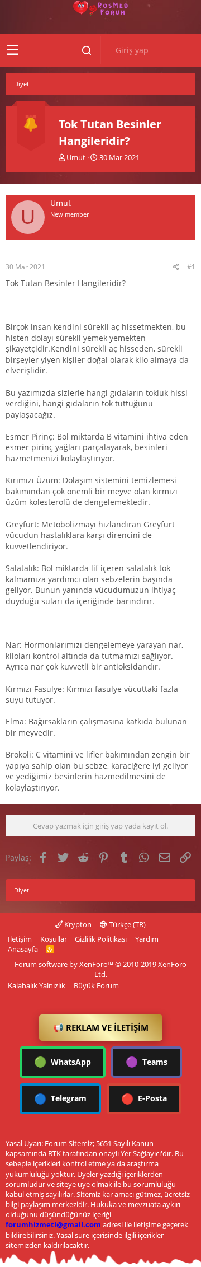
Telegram (60, 1098)
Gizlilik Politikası (101, 939)
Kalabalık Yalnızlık (36, 985)
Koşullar (53, 939)
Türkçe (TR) (126, 924)
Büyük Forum (96, 985)
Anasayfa (23, 949)
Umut (75, 157)
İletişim (20, 939)
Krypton (77, 924)
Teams (147, 1061)
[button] (12, 50)
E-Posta (144, 1098)
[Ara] (86, 50)
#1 (191, 267)
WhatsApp (62, 1061)
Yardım (147, 939)
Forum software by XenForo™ (100, 969)
